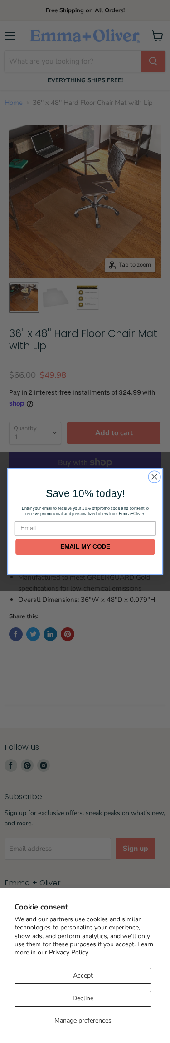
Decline (83, 998)
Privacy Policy (68, 952)
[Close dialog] (154, 477)
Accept (83, 975)
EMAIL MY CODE (85, 546)
